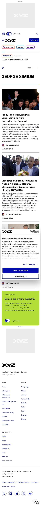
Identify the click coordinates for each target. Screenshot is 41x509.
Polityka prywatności (9, 482)
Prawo (4, 440)
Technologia (25, 399)
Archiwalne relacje (8, 412)
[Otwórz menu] (3, 40)
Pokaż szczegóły (29, 264)
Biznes (20, 47)
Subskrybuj (34, 40)
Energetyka (5, 448)
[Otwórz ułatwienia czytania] (4, 34)
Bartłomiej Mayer (10, 145)
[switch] (9, 33)
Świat (23, 407)
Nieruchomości (7, 461)
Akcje (3, 452)
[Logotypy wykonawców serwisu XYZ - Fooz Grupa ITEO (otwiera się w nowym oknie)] (35, 502)
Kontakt (4, 417)
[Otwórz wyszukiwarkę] (37, 34)
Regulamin (34, 482)
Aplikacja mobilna (8, 420)
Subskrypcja (6, 391)
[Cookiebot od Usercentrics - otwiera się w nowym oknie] (30, 231)
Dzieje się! (9, 47)
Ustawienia (8, 487)
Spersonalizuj (19, 276)
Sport (23, 411)
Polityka (24, 403)
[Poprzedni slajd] (33, 67)
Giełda (4, 436)
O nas (4, 387)
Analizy (30, 47)
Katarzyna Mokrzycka (12, 214)
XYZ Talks (5, 424)
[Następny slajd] (37, 67)
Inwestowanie (6, 445)
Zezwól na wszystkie (20, 270)
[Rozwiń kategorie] (37, 47)
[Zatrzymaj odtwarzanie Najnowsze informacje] (3, 68)
